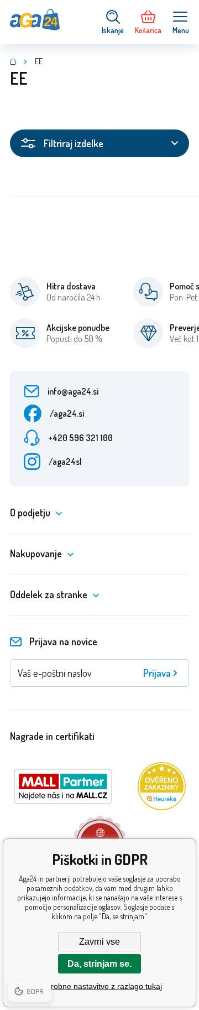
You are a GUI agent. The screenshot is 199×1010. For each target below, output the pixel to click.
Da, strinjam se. (99, 963)
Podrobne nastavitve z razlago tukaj (99, 986)
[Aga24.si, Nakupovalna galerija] (13, 61)
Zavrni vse (99, 941)
